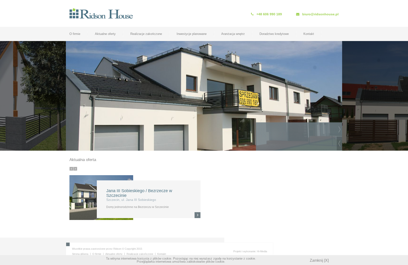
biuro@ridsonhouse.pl (320, 14)
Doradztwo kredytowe (274, 34)
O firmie (74, 34)
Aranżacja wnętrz (233, 34)
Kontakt (308, 34)
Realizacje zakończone (146, 34)
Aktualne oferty (105, 34)
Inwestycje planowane (192, 34)
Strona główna (80, 254)
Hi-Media (262, 251)
